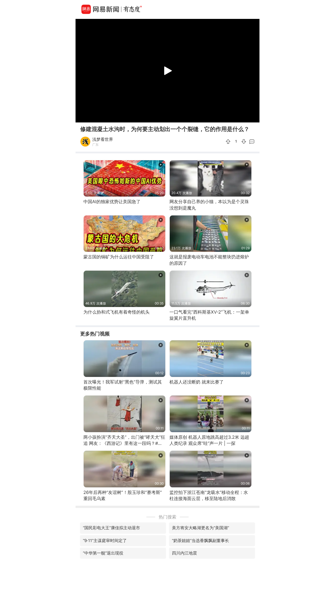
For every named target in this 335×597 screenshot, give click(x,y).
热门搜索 (167, 516)
